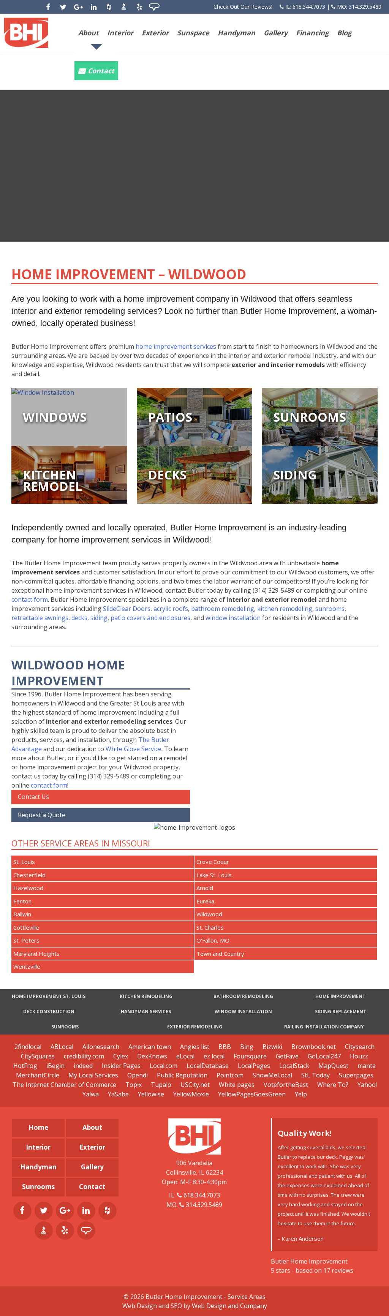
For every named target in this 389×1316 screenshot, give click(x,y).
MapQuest (333, 1065)
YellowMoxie (191, 1094)
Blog (344, 32)
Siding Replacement (340, 1011)
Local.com (163, 1065)
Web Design (139, 1306)
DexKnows (152, 1056)
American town (149, 1046)
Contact (101, 70)
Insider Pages (121, 1065)
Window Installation (243, 1011)
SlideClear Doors (126, 608)
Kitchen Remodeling (146, 996)
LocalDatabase (208, 1065)
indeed (83, 1065)
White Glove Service (133, 749)
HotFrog (25, 1065)
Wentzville (26, 966)
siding (99, 618)
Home (38, 1127)
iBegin (55, 1065)
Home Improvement (340, 996)
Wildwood (209, 914)
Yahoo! (367, 1084)
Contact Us (33, 796)
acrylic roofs (170, 608)
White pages (237, 1084)
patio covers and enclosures (150, 618)
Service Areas (247, 1296)
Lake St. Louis (214, 875)
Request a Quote (41, 815)
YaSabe (118, 1094)
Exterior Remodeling (194, 1026)
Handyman (236, 32)
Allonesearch (100, 1046)
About (88, 32)
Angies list (194, 1046)
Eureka (205, 901)
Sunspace (193, 32)
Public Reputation (182, 1075)
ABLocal (62, 1046)
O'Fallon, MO (212, 940)
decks (79, 618)
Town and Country (220, 953)
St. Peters (26, 940)
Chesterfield (29, 875)
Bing (246, 1046)
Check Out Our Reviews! (242, 6)
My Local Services (93, 1075)
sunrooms (330, 608)
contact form (29, 599)
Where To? (332, 1084)
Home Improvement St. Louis (48, 996)
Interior (120, 32)
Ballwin (22, 914)
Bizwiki (272, 1046)
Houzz (359, 1056)
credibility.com (84, 1056)
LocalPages (254, 1065)
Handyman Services (146, 1011)
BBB (224, 1046)
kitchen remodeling (284, 608)
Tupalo (161, 1084)
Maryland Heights (36, 953)
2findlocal (27, 1046)
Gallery (276, 32)
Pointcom (230, 1075)
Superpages (356, 1075)
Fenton (22, 901)
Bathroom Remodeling (243, 996)
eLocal (185, 1056)
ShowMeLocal (272, 1075)
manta (366, 1065)
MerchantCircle (37, 1075)
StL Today (316, 1075)
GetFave (287, 1056)
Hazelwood (28, 888)
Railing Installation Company (324, 1026)
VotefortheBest (286, 1084)
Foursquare (250, 1056)
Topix (133, 1084)
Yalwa (90, 1094)
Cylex (120, 1056)
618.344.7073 (309, 6)
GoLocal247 (324, 1056)
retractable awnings (39, 618)
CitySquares (38, 1056)
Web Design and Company (229, 1306)
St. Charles (210, 927)
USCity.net (195, 1084)
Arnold (204, 888)
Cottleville (26, 927)
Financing (312, 32)
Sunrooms (65, 1026)
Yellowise (151, 1094)
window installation (233, 618)
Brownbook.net (313, 1046)
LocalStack (294, 1065)
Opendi (137, 1075)
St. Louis (24, 861)
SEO (176, 1306)
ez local (214, 1056)
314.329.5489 (365, 6)
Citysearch (360, 1046)
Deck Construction (48, 1011)
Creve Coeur (212, 861)
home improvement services (176, 346)
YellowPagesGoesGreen (252, 1094)
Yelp (301, 1094)
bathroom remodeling (222, 608)
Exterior (155, 32)
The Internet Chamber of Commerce (64, 1084)
